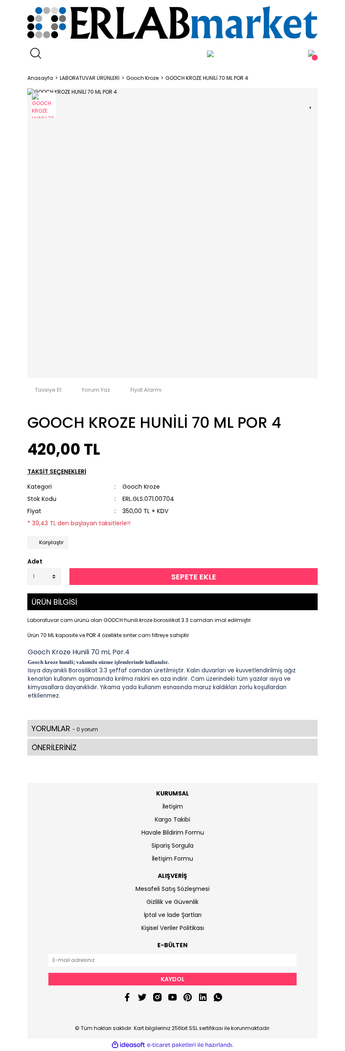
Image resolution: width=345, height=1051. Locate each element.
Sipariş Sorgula (172, 845)
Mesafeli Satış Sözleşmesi (172, 889)
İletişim (172, 806)
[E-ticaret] (171, 1044)
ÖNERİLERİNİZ (54, 747)
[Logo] (172, 22)
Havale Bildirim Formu (172, 832)
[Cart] (311, 53)
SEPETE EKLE (193, 577)
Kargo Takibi (172, 819)
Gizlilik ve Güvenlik (172, 902)
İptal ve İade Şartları (173, 915)
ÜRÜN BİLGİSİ (54, 602)
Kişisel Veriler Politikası (172, 928)
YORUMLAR (65, 728)
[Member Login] (210, 53)
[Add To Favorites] (311, 101)
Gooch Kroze (141, 486)
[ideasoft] (128, 1045)
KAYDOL (173, 979)
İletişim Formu (172, 858)
